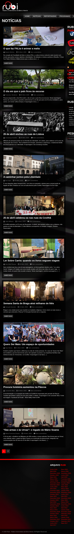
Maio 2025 (53, 477)
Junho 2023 (64, 494)
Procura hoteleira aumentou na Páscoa (24, 387)
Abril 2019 (64, 508)
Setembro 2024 (55, 485)
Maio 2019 (53, 508)
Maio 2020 (64, 500)
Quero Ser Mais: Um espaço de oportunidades (28, 344)
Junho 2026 (53, 469)
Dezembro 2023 (55, 492)
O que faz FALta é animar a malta (21, 48)
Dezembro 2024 (66, 481)
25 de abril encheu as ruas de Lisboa (23, 134)
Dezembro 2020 (55, 498)
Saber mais (8, 63)
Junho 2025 (64, 475)
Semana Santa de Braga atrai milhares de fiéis (28, 303)
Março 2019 (53, 509)
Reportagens (50, 16)
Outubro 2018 (54, 513)
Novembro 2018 (66, 511)
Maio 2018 (53, 515)
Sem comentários (36, 52)
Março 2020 (65, 502)
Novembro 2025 (66, 473)
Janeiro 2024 (65, 490)
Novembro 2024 (55, 483)
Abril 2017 (53, 525)
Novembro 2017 (66, 519)
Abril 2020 (53, 502)
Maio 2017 (64, 523)
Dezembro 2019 (55, 504)
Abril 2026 (53, 471)
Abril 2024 (53, 488)
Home (27, 16)
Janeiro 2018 (65, 517)
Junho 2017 (53, 523)
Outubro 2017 (54, 521)
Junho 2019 (64, 506)
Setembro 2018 (66, 513)
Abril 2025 (64, 477)
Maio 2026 (64, 469)
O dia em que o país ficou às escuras (23, 91)
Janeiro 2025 (54, 481)
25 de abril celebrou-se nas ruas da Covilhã (27, 217)
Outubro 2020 (54, 500)
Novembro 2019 (66, 504)
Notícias (37, 16)
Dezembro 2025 (55, 473)
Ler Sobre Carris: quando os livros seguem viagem (31, 260)
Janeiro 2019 (65, 509)
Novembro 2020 (66, 498)
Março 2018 (53, 517)
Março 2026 (65, 471)
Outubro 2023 (54, 494)
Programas (65, 16)
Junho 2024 (53, 486)
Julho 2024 (64, 485)
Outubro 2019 (54, 506)
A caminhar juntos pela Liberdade (22, 177)
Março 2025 (53, 479)
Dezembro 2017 (55, 519)
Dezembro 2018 (55, 511)
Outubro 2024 (65, 483)
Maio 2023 (53, 496)
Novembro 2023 (66, 492)
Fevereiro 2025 (66, 479)
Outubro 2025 (54, 475)
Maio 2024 (64, 486)
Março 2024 (65, 488)
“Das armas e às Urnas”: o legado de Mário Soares (31, 430)
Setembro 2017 (66, 521)
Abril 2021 (64, 496)
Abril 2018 (64, 515)
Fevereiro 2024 (54, 490)
